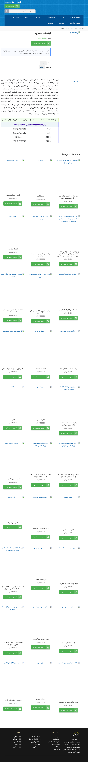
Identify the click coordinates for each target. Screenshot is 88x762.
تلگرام (16, 736)
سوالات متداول (35, 736)
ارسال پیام (15, 747)
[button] (68, 206)
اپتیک (42, 67)
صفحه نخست (75, 17)
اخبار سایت (56, 739)
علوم (26, 17)
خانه (80, 28)
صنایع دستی (51, 17)
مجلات (50, 23)
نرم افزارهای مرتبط (34, 739)
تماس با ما (57, 749)
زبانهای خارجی (75, 23)
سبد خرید (37, 744)
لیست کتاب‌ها (56, 744)
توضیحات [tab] (74, 81)
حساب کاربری (36, 747)
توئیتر (16, 744)
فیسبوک (16, 742)
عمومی (61, 23)
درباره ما (57, 736)
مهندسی (37, 17)
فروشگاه (57, 747)
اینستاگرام (15, 739)
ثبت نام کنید (8, 2)
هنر (63, 17)
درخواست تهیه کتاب (54, 742)
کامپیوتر (16, 17)
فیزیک (71, 28)
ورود (18, 2)
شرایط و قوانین (35, 742)
